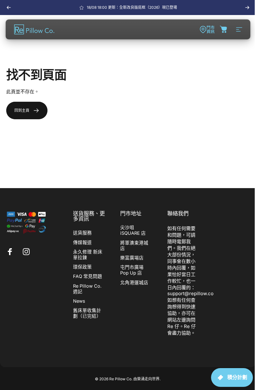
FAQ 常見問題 (87, 276)
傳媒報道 (82, 242)
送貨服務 (82, 233)
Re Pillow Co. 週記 (87, 289)
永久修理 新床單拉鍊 (87, 254)
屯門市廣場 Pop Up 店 (132, 270)
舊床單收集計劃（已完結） (87, 313)
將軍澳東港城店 (134, 245)
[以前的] (9, 7)
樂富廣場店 (132, 258)
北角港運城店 (134, 282)
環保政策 (82, 267)
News (79, 301)
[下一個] (247, 7)
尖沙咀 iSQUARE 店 (133, 230)
